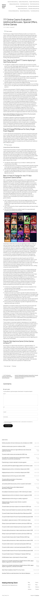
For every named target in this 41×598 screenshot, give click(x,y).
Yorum (4, 393)
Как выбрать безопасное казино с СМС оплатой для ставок (17, 491)
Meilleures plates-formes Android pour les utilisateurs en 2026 (17, 443)
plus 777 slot (19, 265)
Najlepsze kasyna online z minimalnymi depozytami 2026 (15, 469)
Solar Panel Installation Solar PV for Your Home (13, 570)
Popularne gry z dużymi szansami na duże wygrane (14, 462)
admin (8, 27)
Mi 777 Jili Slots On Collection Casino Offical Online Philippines (7, 376)
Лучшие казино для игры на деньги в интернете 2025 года (16, 506)
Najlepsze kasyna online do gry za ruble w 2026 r (13, 475)
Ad (4, 407)
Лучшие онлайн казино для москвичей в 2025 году (14, 454)
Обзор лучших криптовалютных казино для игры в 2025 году (17, 509)
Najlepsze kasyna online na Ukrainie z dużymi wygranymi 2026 (17, 495)
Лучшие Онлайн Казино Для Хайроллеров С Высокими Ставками (13, 488)
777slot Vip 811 (12, 27)
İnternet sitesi (5, 416)
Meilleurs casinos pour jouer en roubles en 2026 (13, 446)
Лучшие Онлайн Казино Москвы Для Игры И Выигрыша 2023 (17, 513)
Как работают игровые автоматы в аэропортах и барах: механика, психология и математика (16, 458)
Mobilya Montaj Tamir (4, 6)
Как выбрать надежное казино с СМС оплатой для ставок (16, 520)
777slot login (14, 366)
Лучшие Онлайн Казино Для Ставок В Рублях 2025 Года (15, 537)
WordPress (37, 595)
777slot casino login (7, 366)
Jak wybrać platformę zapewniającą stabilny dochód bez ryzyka (17, 465)
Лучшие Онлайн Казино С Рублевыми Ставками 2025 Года (16, 554)
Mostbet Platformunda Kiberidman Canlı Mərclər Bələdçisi (16, 573)
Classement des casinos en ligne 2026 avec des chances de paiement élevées (16, 450)
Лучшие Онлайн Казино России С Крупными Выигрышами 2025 (17, 516)
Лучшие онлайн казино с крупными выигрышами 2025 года (16, 543)
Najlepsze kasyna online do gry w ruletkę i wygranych (15, 498)
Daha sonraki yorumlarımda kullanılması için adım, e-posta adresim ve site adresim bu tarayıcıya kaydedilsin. (18, 422)
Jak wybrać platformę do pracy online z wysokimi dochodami (16, 483)
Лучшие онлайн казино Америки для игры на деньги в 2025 (16, 526)
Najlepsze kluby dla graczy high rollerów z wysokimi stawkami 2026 (14, 502)
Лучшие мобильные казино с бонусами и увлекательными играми (12, 480)
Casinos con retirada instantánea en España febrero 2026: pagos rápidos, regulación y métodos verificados (17, 561)
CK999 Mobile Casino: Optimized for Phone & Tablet (14, 557)
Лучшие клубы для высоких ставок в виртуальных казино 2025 (17, 530)
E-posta (4, 411)
